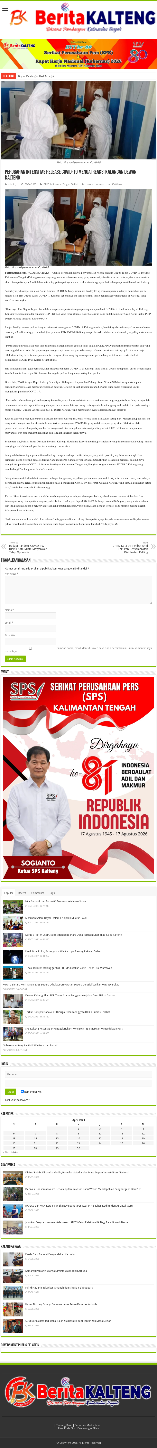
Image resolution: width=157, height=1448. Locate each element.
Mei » (14, 1152)
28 (35, 1148)
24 (100, 1143)
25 (121, 1143)
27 (13, 1148)
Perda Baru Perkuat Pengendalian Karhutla (50, 1254)
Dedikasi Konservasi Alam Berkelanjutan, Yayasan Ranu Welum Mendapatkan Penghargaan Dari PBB (83, 1189)
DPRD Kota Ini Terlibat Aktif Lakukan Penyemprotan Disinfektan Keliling (130, 547)
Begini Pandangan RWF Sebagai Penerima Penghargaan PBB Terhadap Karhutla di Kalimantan (70, 75)
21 (35, 1143)
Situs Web (10, 635)
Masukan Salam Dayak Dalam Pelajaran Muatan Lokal (56, 917)
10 (100, 1133)
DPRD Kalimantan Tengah (57, 184)
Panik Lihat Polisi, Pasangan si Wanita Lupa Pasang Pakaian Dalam (63, 951)
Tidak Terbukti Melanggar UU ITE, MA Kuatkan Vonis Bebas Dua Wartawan (68, 968)
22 (57, 1143)
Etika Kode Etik (66, 1428)
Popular (8, 892)
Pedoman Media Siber (88, 1425)
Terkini (74, 184)
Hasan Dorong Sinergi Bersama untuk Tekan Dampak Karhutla (61, 1304)
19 (143, 1138)
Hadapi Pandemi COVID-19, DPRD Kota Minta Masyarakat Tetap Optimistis (28, 547)
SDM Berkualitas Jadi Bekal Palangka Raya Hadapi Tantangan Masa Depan (68, 1320)
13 (13, 1138)
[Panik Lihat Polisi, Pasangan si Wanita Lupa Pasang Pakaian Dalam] (13, 957)
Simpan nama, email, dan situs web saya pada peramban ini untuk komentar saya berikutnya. (78, 650)
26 (143, 1143)
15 (57, 1138)
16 (78, 1138)
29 (57, 1148)
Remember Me (32, 1091)
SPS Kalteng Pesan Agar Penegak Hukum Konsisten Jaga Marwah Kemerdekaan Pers (74, 1028)
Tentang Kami (64, 1425)
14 (35, 1138)
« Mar (6, 1152)
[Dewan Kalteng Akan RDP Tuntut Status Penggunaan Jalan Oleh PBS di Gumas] (13, 1001)
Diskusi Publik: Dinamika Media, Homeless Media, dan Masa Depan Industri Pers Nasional (77, 1172)
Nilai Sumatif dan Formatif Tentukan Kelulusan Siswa (55, 901)
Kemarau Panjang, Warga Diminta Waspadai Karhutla (56, 1270)
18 (121, 1138)
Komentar (11, 573)
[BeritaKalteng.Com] (78, 18)
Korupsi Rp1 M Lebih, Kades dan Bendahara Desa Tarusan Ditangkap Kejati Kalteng (73, 934)
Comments (37, 892)
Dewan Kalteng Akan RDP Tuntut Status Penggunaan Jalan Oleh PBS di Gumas (70, 995)
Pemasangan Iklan (88, 1428)
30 (78, 1148)
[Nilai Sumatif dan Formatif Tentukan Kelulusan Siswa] (13, 907)
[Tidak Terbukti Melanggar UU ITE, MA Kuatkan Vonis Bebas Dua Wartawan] (13, 973)
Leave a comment (95, 184)
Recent (22, 892)
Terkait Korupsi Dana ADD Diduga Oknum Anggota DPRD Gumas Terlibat (67, 1012)
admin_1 (13, 184)
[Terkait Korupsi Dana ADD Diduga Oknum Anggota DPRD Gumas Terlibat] (13, 1017)
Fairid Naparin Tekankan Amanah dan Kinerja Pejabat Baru (59, 1287)
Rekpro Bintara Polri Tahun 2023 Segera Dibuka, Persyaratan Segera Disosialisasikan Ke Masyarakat (61, 984)
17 (100, 1138)
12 (143, 1133)
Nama (9, 609)
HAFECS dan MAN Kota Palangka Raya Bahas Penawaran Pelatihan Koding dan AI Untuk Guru (79, 1205)
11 (121, 1133)
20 (13, 1143)
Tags (52, 892)
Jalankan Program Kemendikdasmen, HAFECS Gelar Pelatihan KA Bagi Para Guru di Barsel (77, 1222)
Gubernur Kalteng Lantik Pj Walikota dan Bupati (30, 1045)
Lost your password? (17, 1099)
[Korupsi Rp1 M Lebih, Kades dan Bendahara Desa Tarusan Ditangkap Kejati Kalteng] (13, 940)
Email (9, 622)
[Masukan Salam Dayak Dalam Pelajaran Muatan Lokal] (13, 923)
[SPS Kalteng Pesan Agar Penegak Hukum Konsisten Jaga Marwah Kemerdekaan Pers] (13, 1034)
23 (78, 1143)
